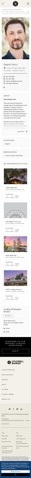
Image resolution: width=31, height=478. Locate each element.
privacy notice (14, 465)
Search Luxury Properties (12, 9)
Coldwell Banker (8, 394)
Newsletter (6, 399)
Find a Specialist (8, 375)
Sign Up (15, 351)
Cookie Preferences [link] (20, 438)
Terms (3, 433)
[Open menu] (3, 3)
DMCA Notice (19, 436)
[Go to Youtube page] (10, 409)
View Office (8, 315)
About (4, 384)
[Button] (28, 3)
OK (15, 474)
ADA (17, 433)
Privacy (27, 420)
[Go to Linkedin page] (21, 409)
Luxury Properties (8, 370)
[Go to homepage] (15, 4)
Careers (5, 379)
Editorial (5, 389)
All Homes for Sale (6, 441)
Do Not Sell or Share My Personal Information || (13, 420)
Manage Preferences (15, 471)
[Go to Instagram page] (17, 409)
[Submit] (28, 12)
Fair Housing (5, 436)
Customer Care (5, 423)
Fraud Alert (4, 438)
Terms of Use (19, 414)
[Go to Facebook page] (4, 87)
